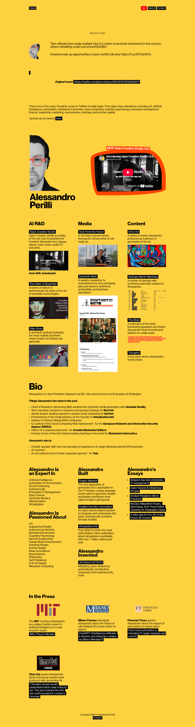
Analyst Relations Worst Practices (145, 497)
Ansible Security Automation (95, 506)
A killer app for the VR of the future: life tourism (147, 516)
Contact (161, 8)
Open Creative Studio (42, 231)
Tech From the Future (91, 231)
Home (32, 8)
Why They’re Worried (42, 634)
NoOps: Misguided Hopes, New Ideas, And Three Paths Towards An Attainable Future (148, 506)
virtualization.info (88, 526)
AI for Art (133, 231)
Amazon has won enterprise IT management (147, 481)
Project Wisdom (88, 480)
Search (151, 8)
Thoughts (134, 352)
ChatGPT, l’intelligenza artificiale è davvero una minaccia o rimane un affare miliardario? (98, 636)
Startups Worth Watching (143, 276)
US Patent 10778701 (91, 562)
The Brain (134, 320)
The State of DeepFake (43, 284)
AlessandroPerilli (52, 201)
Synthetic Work (88, 276)
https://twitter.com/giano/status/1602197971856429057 (106, 81)
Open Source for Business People (146, 489)
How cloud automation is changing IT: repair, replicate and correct (147, 633)
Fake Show (36, 328)
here (59, 118)
